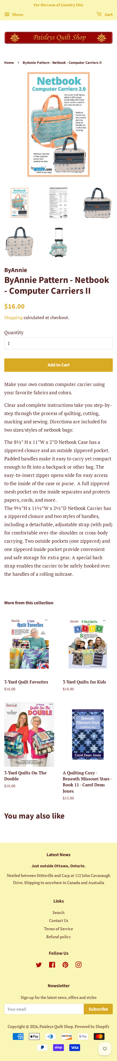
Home (9, 62)
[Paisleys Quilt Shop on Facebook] (52, 965)
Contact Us (58, 920)
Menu (17, 14)
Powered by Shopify (92, 1026)
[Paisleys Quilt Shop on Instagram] (78, 965)
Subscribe (98, 1009)
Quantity (14, 332)
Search (58, 912)
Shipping (13, 317)
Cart (108, 15)
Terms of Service (58, 928)
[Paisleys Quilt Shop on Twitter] (39, 965)
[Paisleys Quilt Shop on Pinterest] (65, 965)
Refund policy (58, 936)
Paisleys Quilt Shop (56, 1026)
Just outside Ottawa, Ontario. (58, 866)
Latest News (58, 855)
